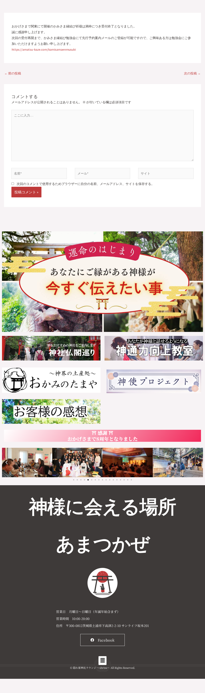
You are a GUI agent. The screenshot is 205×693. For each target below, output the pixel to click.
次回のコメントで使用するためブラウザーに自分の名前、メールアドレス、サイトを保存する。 (85, 184)
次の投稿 (192, 73)
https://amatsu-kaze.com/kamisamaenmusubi (44, 49)
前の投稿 (12, 73)
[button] (6, 462)
